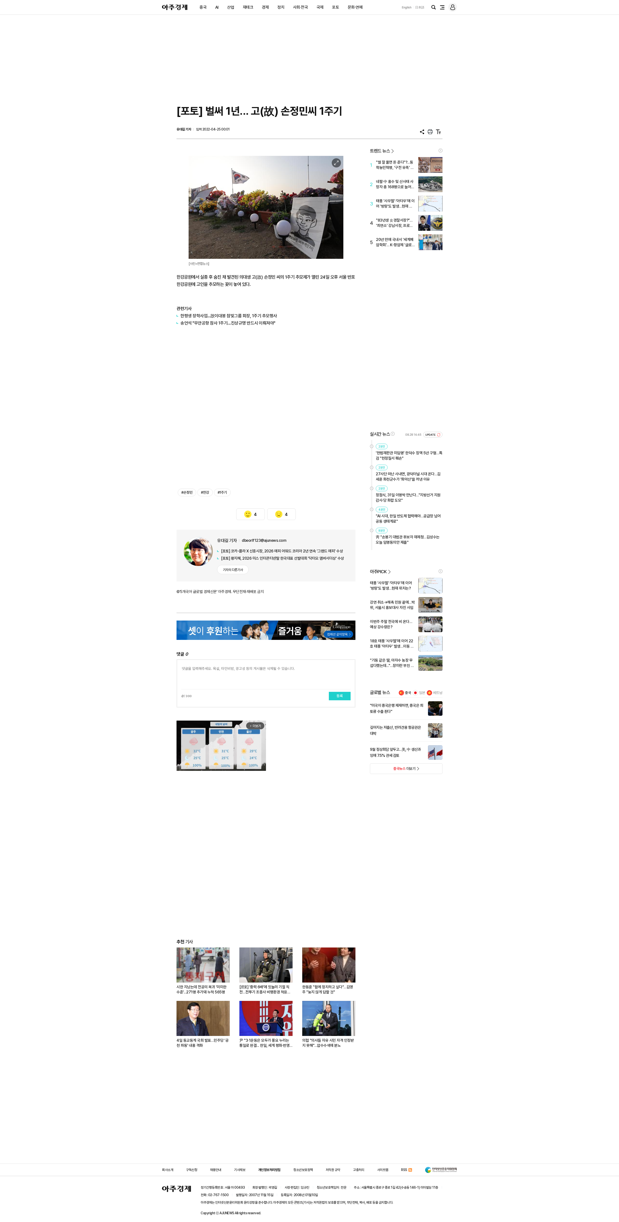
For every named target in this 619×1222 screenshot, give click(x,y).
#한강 (205, 492)
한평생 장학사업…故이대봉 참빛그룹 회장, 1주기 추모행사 (228, 315)
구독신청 (191, 1170)
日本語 (419, 7)
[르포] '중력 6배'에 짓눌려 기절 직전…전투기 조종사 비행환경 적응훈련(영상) (264, 990)
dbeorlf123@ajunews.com (264, 540)
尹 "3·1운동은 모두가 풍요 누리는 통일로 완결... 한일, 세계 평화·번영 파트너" (264, 1043)
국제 (320, 7)
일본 (422, 693)
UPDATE (430, 434)
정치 (280, 7)
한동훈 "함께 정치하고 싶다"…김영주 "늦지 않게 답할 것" (327, 989)
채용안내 (215, 1170)
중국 (202, 7)
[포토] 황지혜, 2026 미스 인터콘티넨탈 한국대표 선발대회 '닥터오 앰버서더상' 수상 (282, 558)
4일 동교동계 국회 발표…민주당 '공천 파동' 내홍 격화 (202, 1043)
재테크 (248, 7)
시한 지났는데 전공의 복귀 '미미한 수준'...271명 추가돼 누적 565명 (202, 989)
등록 (340, 696)
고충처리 (358, 1170)
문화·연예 (355, 7)
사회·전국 (300, 7)
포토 (335, 7)
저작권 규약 (333, 1170)
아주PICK (378, 571)
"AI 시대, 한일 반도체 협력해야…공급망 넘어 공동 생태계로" (408, 519)
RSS (404, 1170)
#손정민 (186, 492)
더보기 (392, 770)
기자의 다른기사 (233, 570)
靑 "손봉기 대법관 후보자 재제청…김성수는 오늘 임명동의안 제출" (408, 540)
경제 (265, 7)
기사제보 (239, 1170)
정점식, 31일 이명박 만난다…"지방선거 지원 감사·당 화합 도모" (408, 498)
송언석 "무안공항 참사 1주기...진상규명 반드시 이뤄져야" (227, 322)
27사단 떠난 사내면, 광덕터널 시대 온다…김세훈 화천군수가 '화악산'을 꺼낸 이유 (408, 477)
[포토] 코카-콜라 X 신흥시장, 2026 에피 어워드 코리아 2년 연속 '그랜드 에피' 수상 (282, 551)
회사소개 (167, 1170)
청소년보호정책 (303, 1170)
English (407, 7)
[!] (440, 150)
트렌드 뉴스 (380, 151)
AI (217, 7)
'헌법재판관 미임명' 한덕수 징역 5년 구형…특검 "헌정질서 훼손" (409, 456)
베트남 (437, 693)
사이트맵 (382, 1170)
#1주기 (222, 492)
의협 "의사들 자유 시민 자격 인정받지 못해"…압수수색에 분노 (328, 1043)
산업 (230, 7)
